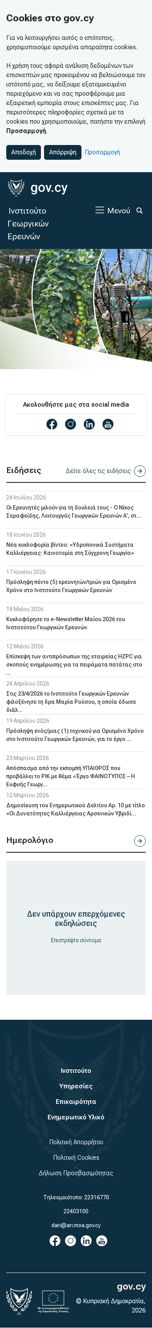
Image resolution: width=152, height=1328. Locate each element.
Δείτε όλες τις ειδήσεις (98, 471)
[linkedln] (89, 424)
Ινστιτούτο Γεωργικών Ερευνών (28, 223)
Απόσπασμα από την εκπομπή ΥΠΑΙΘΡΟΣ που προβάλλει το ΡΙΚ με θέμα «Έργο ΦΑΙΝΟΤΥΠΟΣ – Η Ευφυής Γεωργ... (70, 776)
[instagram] (70, 424)
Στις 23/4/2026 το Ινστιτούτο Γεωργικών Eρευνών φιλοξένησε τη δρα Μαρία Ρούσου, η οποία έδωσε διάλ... (71, 702)
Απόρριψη (62, 152)
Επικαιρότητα (76, 1101)
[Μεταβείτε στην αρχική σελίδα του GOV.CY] (37, 188)
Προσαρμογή (102, 152)
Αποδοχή (23, 152)
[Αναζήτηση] (139, 210)
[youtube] (108, 424)
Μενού (118, 210)
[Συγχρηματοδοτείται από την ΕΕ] (53, 1301)
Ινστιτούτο (76, 1070)
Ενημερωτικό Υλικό (76, 1117)
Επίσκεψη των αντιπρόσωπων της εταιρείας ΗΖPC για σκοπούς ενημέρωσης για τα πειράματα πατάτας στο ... (74, 664)
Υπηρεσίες (76, 1086)
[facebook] (51, 424)
